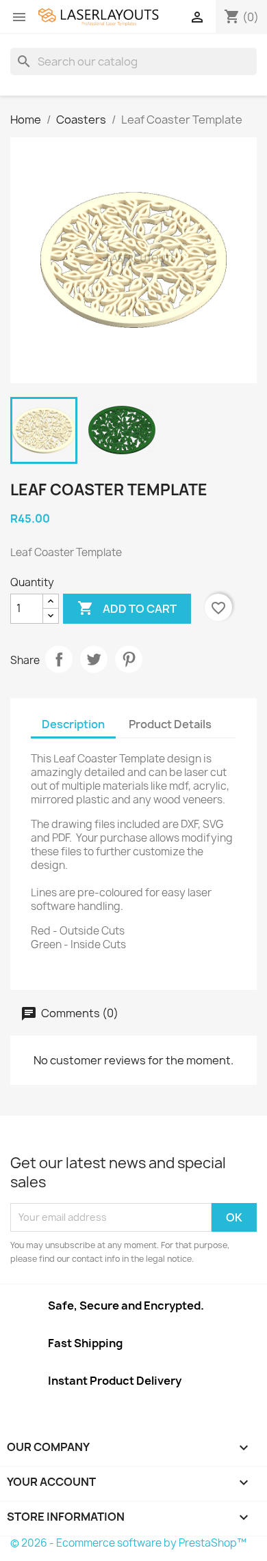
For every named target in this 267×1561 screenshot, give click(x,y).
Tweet (93, 659)
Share (59, 659)
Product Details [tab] (170, 724)
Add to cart (127, 608)
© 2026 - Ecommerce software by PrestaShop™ (128, 1543)
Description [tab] (73, 724)
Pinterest (128, 659)
